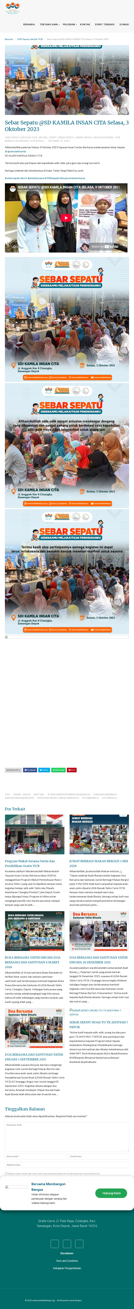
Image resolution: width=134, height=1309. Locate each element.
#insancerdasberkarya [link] (72, 178)
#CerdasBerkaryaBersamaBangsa (69, 794)
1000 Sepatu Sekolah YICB (30, 39)
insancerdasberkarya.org (43, 1300)
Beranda (29, 24)
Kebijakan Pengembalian (67, 1268)
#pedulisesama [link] (36, 178)
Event (53, 137)
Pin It (72, 770)
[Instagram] (67, 1244)
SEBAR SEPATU (66, 137)
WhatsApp (59, 770)
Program (69, 24)
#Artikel (39, 794)
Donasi (124, 24)
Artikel (43, 137)
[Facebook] (55, 1244)
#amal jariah (22, 794)
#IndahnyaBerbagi (105, 794)
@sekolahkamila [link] (17, 151)
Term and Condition (67, 1260)
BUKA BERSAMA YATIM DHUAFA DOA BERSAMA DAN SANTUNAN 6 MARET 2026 (32, 962)
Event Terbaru (105, 24)
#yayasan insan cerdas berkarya (58, 798)
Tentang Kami (49, 24)
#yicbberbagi (90, 798)
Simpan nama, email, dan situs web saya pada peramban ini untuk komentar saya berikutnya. (54, 1173)
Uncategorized (104, 137)
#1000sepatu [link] (52, 178)
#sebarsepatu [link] (12, 178)
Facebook (31, 770)
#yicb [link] (24, 178)
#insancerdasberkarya (19, 798)
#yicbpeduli (109, 798)
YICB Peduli (37, 141)
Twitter (45, 770)
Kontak (85, 24)
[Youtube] (79, 1244)
